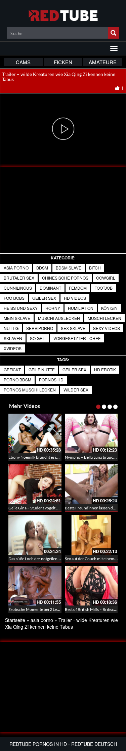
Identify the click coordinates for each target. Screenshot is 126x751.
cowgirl (105, 278)
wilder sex (76, 389)
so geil (38, 338)
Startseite (15, 620)
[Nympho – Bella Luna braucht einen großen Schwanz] (91, 433)
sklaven (13, 338)
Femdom (78, 288)
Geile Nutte (42, 369)
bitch (95, 267)
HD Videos (75, 298)
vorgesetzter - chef (76, 338)
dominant (50, 288)
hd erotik (105, 369)
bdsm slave (68, 267)
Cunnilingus (18, 288)
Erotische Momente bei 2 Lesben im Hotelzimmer (51, 609)
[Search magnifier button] (113, 33)
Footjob (103, 288)
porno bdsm (17, 379)
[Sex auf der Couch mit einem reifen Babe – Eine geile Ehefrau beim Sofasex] (91, 535)
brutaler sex (19, 278)
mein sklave (17, 318)
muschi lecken (104, 318)
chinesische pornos (65, 278)
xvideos (13, 348)
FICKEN (63, 62)
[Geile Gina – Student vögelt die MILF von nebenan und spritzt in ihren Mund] (34, 484)
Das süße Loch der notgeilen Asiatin (39, 558)
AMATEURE (103, 62)
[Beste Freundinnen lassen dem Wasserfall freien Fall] (91, 484)
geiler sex (44, 298)
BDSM (42, 267)
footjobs (14, 298)
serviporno (39, 328)
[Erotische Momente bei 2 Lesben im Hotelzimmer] (34, 586)
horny (52, 308)
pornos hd (51, 379)
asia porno (16, 267)
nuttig (11, 328)
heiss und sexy (21, 308)
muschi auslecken (59, 318)
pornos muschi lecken (30, 389)
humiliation (80, 308)
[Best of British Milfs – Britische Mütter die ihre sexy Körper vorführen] (91, 586)
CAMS (23, 62)
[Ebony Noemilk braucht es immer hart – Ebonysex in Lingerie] (34, 433)
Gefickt (12, 369)
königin (109, 308)
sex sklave (73, 328)
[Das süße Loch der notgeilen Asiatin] (34, 535)
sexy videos (106, 328)
